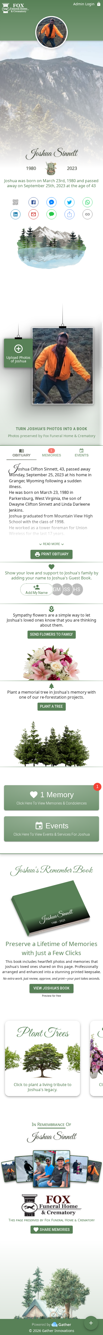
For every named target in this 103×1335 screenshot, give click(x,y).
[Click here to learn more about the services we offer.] (52, 1206)
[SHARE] (69, 214)
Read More (51, 544)
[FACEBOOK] (33, 202)
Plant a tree (51, 706)
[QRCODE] (15, 202)
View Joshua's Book (52, 988)
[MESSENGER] (51, 202)
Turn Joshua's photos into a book (51, 429)
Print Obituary (54, 554)
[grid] (51, 365)
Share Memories (54, 1230)
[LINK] (87, 214)
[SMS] (51, 214)
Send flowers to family (51, 634)
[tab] (21, 453)
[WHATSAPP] (87, 202)
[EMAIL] (33, 214)
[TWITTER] (69, 202)
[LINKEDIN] (15, 214)
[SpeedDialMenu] (91, 1323)
